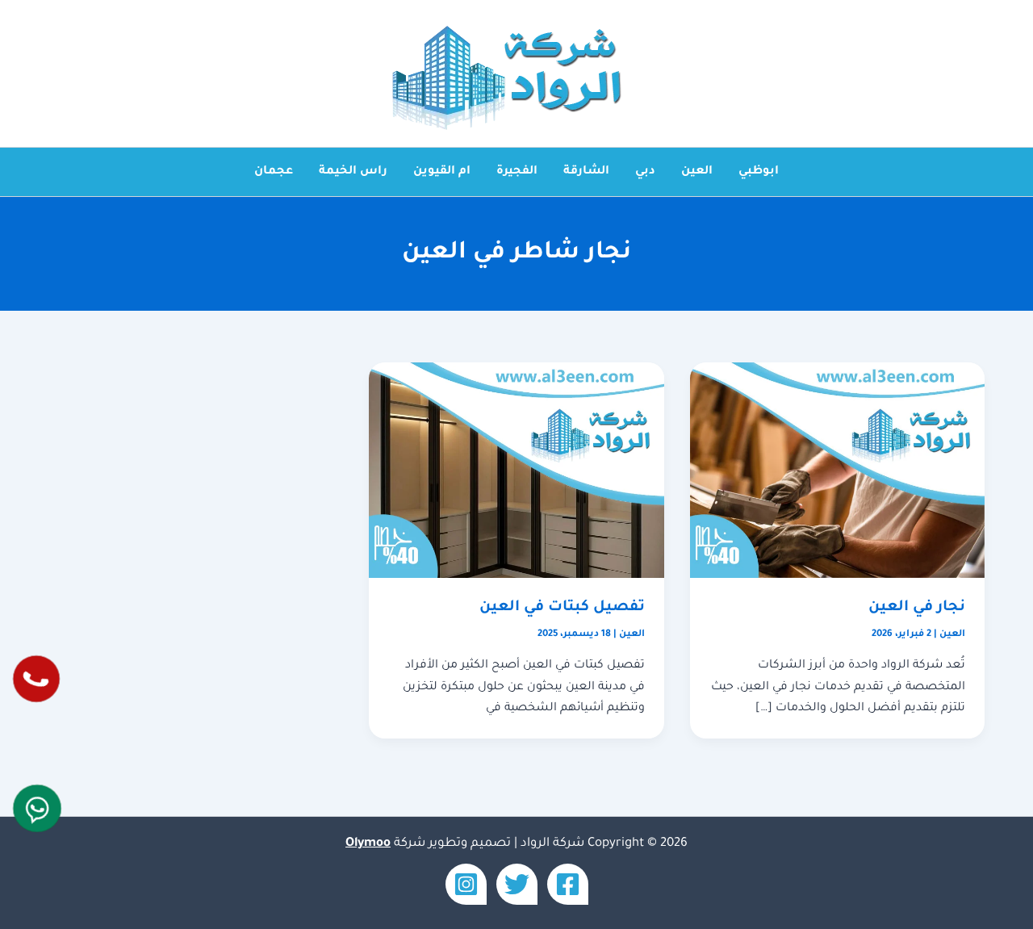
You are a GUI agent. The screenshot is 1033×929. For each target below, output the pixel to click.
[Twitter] (516, 884)
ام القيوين (441, 171)
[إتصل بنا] (36, 678)
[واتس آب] (37, 808)
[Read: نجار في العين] (837, 471)
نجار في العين (916, 608)
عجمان (273, 171)
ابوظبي (758, 171)
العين (697, 171)
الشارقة (586, 171)
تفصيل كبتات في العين (562, 608)
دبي (645, 171)
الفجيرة (516, 171)
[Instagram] (466, 884)
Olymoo (368, 844)
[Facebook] (567, 884)
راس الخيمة (353, 171)
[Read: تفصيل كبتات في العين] (516, 471)
